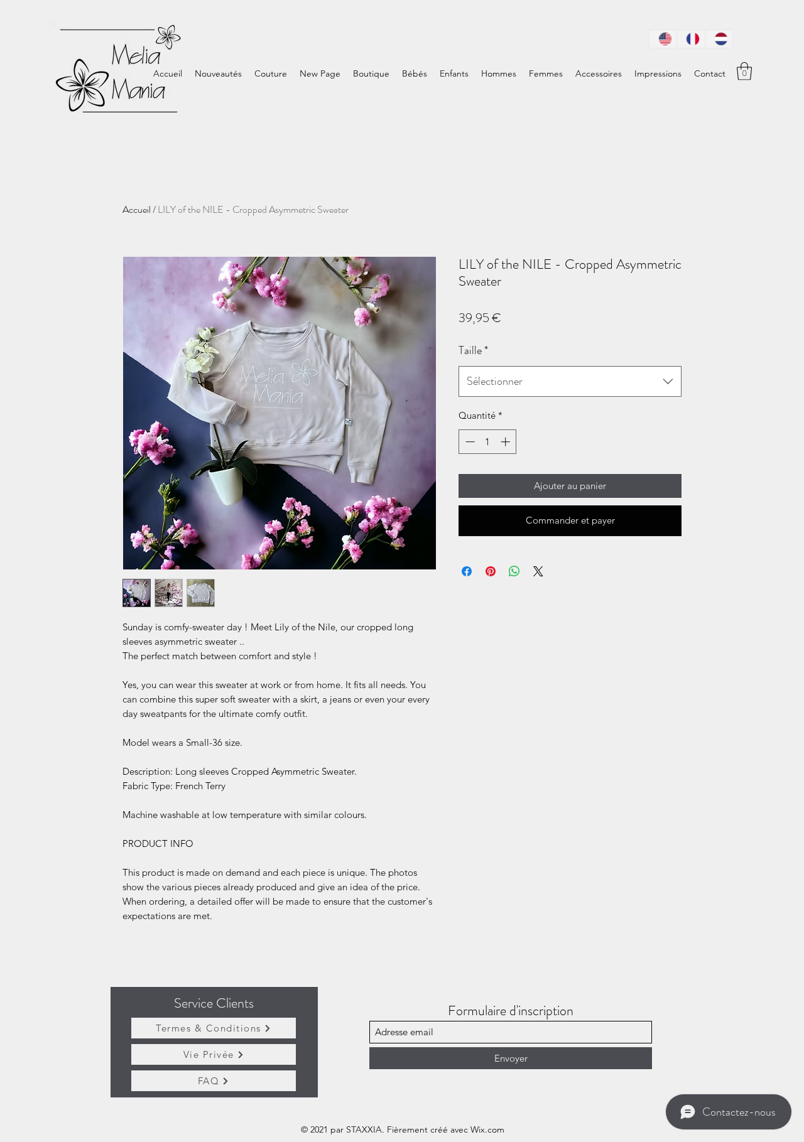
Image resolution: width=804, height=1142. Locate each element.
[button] (744, 71)
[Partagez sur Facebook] (466, 571)
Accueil (136, 209)
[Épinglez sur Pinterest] (490, 571)
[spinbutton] (487, 441)
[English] (662, 39)
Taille (473, 350)
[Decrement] (468, 441)
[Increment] (506, 441)
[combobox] (570, 381)
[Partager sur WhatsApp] (514, 571)
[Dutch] (718, 39)
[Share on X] (538, 571)
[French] (690, 39)
